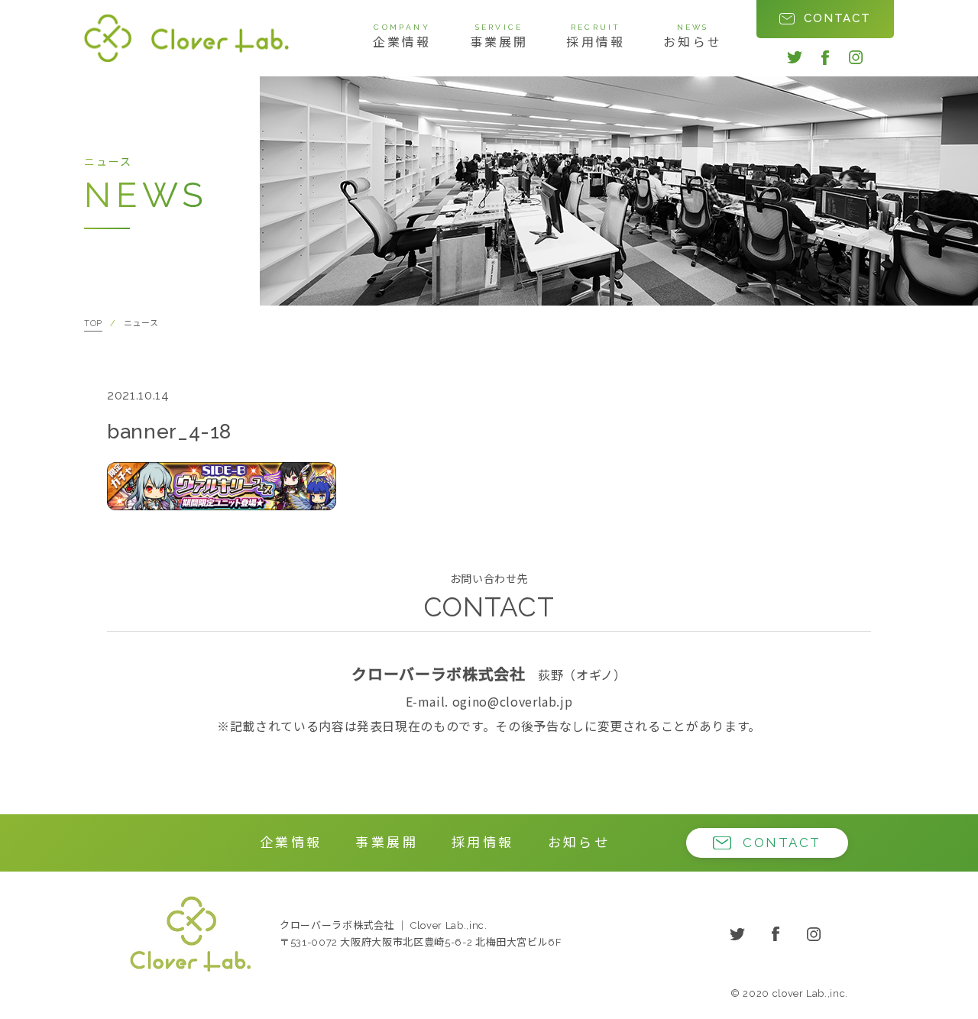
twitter (794, 57)
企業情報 (402, 36)
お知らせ (692, 36)
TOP (93, 323)
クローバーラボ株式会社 (190, 934)
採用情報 (595, 36)
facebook (825, 57)
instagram (855, 57)
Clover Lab (186, 38)
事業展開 (499, 36)
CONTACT (837, 18)
